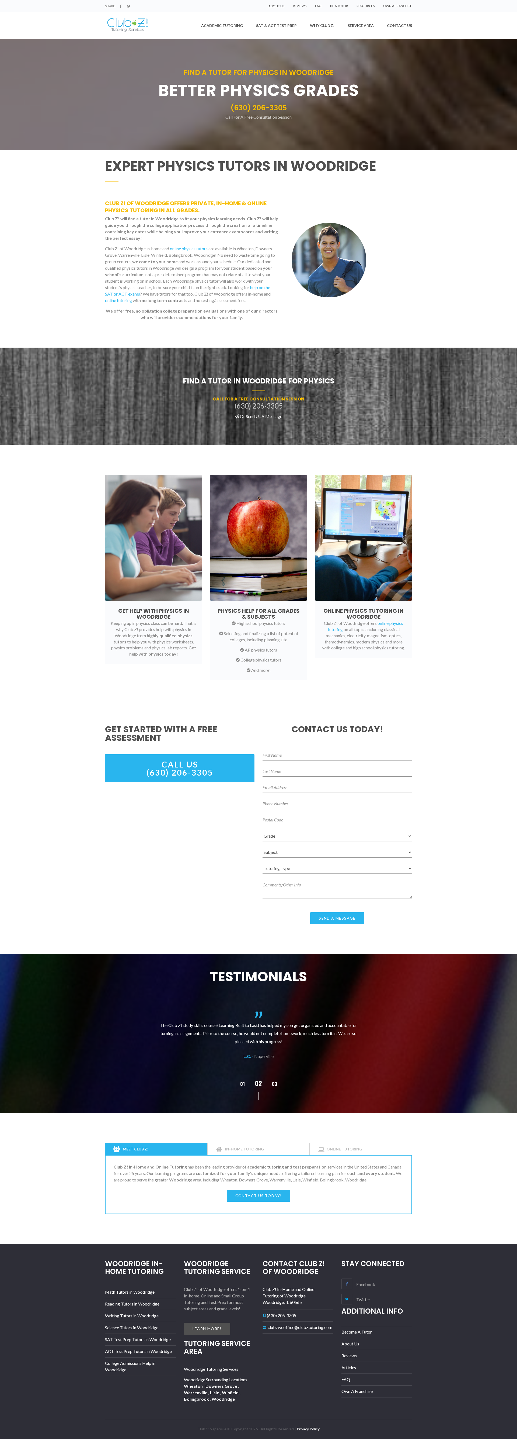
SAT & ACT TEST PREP (276, 25)
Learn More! (207, 1328)
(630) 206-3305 (281, 1315)
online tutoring (118, 300)
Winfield (230, 1392)
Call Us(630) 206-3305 (179, 768)
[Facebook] (120, 6)
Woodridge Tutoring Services (211, 1369)
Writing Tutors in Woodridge (132, 1315)
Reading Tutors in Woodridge (132, 1303)
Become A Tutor (356, 1331)
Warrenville (196, 1392)
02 (242, 1083)
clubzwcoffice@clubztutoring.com (300, 1327)
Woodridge (223, 1399)
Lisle (215, 1392)
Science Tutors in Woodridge (131, 1327)
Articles (348, 1367)
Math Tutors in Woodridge (130, 1291)
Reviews (299, 6)
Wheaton (194, 1386)
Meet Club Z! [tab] (135, 1149)
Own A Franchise (397, 6)
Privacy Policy (308, 1429)
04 (275, 1083)
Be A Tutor (339, 6)
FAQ (318, 6)
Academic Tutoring (222, 25)
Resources (366, 6)
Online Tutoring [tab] (344, 1149)
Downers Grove (221, 1386)
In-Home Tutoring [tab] (244, 1149)
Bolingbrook (197, 1399)
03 (258, 1083)
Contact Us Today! (258, 1195)
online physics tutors (189, 248)
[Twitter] (128, 6)
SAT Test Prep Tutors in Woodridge (138, 1339)
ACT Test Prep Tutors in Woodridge (138, 1351)
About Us (350, 1343)
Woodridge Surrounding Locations (215, 1379)
